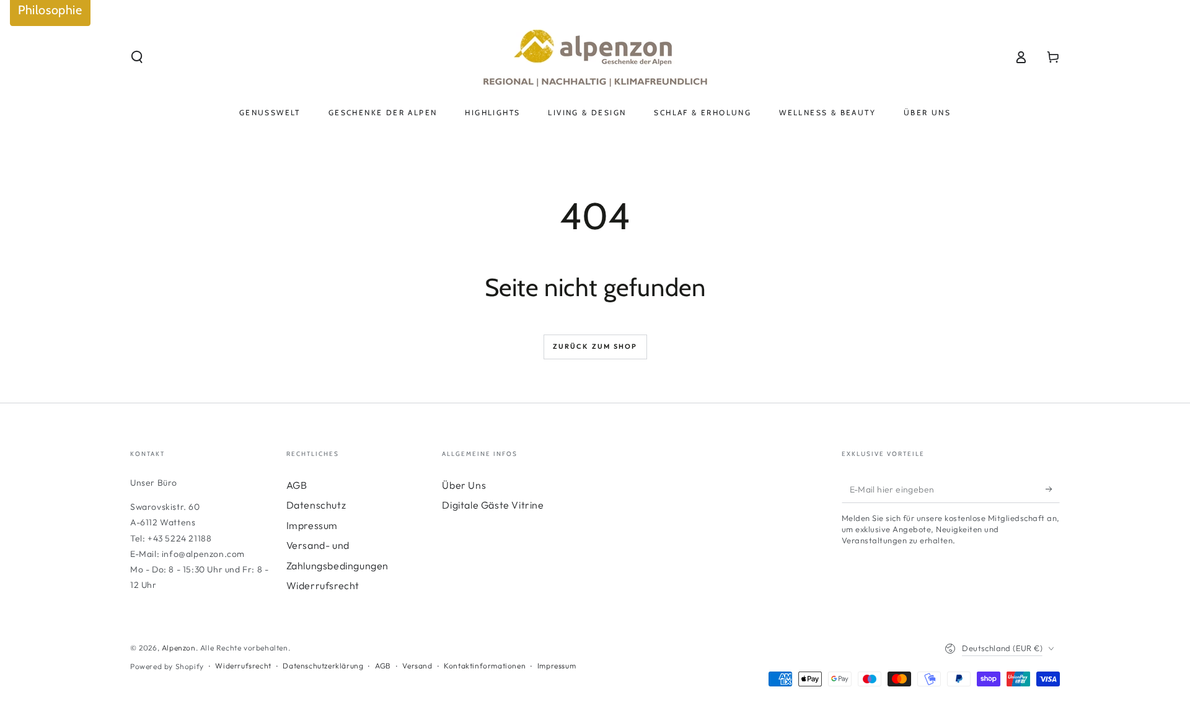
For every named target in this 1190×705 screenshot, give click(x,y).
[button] (137, 57)
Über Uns (464, 485)
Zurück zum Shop (595, 346)
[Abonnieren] (1053, 488)
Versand (417, 665)
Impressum (312, 525)
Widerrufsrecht (322, 585)
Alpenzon (179, 647)
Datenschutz (316, 505)
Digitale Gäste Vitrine (493, 505)
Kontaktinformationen (485, 665)
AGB (296, 485)
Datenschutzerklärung (323, 665)
